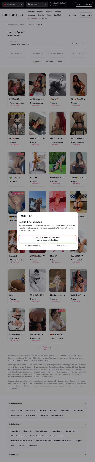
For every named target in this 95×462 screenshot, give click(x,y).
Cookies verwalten (32, 246)
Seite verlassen (62, 246)
